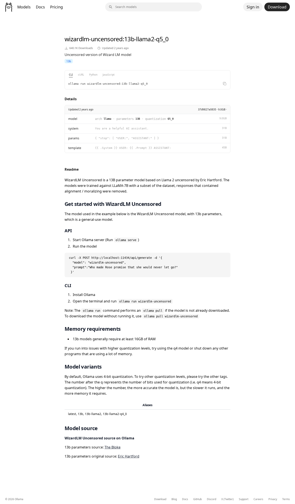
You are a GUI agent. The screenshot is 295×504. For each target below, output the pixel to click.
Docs (40, 7)
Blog (174, 499)
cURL (81, 74)
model (72, 119)
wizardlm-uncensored (94, 39)
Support (243, 499)
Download (277, 7)
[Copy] (224, 83)
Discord (211, 499)
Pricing (56, 7)
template (74, 148)
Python (93, 74)
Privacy (272, 499)
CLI (71, 74)
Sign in (253, 7)
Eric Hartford (128, 456)
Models (24, 7)
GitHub (197, 499)
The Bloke (113, 447)
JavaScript (108, 74)
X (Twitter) (227, 499)
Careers (258, 499)
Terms (286, 499)
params (73, 138)
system (73, 128)
